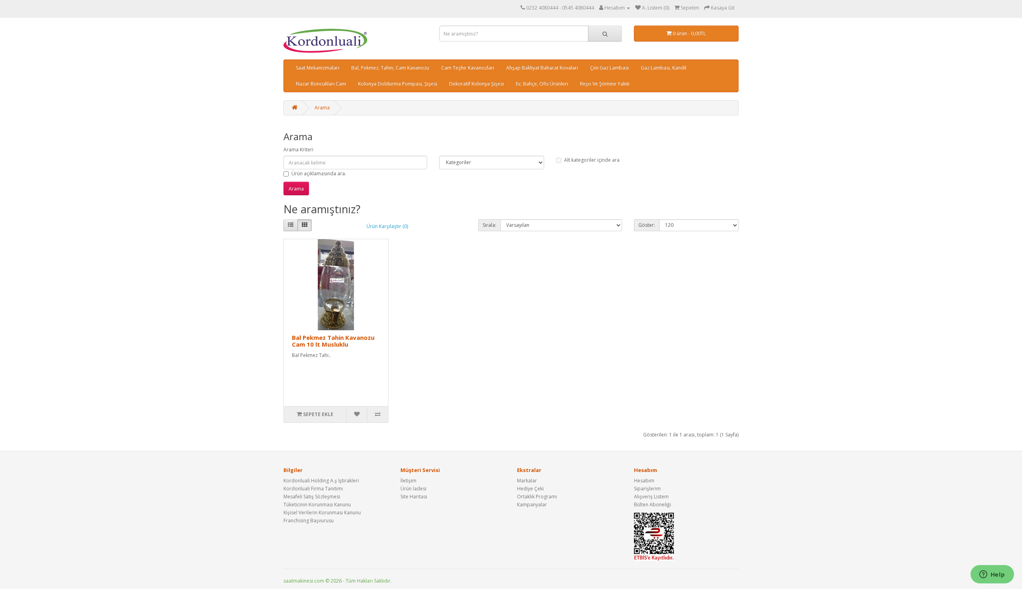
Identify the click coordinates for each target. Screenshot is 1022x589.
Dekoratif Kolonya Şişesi (476, 83)
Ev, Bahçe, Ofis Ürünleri (542, 83)
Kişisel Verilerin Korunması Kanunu (322, 512)
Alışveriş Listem (651, 496)
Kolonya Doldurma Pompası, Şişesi (397, 83)
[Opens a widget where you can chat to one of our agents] (992, 575)
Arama (322, 107)
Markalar (527, 480)
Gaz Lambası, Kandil (663, 67)
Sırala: (489, 225)
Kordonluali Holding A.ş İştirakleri (321, 480)
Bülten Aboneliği (652, 504)
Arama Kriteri (298, 149)
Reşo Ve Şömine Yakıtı (605, 83)
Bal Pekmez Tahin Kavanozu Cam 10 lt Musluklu (333, 340)
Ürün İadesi (413, 488)
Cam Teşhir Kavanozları (467, 67)
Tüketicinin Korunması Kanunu (317, 504)
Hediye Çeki (530, 488)
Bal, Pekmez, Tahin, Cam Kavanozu (390, 67)
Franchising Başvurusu (308, 520)
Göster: (646, 225)
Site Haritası (413, 496)
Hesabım (644, 480)
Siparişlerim (647, 488)
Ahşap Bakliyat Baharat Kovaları (542, 67)
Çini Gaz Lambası (609, 67)
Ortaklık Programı (537, 496)
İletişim (408, 480)
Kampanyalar (532, 504)
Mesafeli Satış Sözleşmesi (311, 496)
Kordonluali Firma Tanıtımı (313, 488)
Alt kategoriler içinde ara (592, 160)
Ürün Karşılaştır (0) (387, 226)
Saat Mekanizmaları (317, 67)
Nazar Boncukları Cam (321, 83)
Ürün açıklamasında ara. (318, 173)
